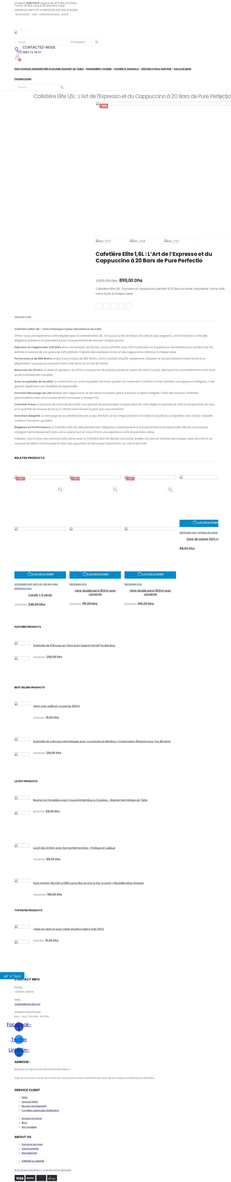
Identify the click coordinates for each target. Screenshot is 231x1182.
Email (128, 306)
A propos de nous (49, 14)
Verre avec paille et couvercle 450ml (56, 706)
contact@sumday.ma (27, 1004)
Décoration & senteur (156, 69)
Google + (121, 306)
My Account (22, 14)
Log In (64, 14)
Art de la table (50, 584)
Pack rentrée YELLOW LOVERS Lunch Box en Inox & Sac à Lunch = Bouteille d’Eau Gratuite (88, 883)
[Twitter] (23, 28)
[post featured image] (205, 478)
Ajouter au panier (42, 574)
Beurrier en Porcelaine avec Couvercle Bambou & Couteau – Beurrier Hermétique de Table (90, 800)
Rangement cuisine (99, 69)
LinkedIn (114, 306)
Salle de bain (182, 69)
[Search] (97, 42)
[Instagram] (29, 28)
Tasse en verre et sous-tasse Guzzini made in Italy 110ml (68, 929)
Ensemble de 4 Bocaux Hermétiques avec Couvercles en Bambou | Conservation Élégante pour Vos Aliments (102, 741)
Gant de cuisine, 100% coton (205, 539)
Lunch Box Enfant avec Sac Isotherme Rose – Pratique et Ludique (74, 848)
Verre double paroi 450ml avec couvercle (150, 592)
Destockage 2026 (26, 69)
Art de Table (75, 69)
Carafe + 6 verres (40, 595)
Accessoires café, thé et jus (28, 584)
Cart (34, 14)
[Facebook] (17, 28)
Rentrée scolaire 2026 (52, 69)
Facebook (99, 306)
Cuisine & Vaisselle (126, 69)
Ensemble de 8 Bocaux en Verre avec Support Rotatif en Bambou (74, 645)
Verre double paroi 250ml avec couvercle (95, 592)
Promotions (22, 79)
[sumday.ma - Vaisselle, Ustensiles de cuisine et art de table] (24, 35)
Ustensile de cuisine (207, 532)
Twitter (106, 306)
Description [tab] (22, 317)
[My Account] (17, 57)
